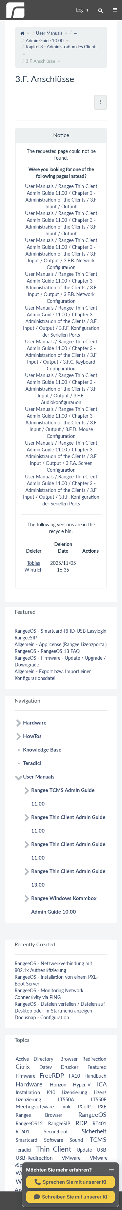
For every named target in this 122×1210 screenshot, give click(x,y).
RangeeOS (92, 1115)
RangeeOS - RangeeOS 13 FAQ (47, 651)
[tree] (61, 817)
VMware (71, 1158)
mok (65, 1107)
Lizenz (100, 1092)
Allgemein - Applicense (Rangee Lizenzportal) (61, 644)
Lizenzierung (28, 1100)
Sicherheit (94, 1131)
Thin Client (54, 1149)
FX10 (74, 1076)
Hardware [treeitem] (34, 723)
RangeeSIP (26, 638)
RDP (81, 1123)
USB (101, 1150)
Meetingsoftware (35, 1106)
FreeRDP (52, 1076)
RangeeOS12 (29, 1124)
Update (84, 1150)
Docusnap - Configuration (42, 1018)
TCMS (98, 1140)
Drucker (69, 1067)
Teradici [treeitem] (32, 763)
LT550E (98, 1100)
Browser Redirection (83, 1059)
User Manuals (49, 33)
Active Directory (34, 1059)
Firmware (25, 1076)
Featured (96, 1067)
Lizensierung (74, 1092)
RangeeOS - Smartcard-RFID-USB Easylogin (60, 631)
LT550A (66, 1100)
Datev (45, 1067)
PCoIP (84, 1107)
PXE (102, 1107)
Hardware (29, 1084)
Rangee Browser (39, 1115)
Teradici (23, 1150)
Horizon (58, 1085)
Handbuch (95, 1076)
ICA (101, 1084)
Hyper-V (81, 1085)
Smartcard (26, 1140)
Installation (28, 1092)
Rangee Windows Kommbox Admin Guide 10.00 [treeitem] (64, 905)
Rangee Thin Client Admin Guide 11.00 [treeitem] (68, 824)
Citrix (23, 1067)
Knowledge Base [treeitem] (42, 750)
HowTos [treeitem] (32, 736)
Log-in (82, 10)
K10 (51, 1092)
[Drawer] (115, 10)
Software (53, 1140)
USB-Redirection (34, 1158)
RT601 (22, 1132)
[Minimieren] (111, 1169)
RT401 (99, 1124)
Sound (76, 1140)
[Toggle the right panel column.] (117, 32)
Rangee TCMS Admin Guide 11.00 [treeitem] (63, 797)
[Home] (15, 10)
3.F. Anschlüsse (40, 61)
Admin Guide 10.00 (45, 41)
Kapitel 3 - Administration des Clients (62, 47)
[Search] (100, 11)
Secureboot (56, 1132)
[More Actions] (100, 102)
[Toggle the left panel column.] (5, 32)
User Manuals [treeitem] (39, 777)
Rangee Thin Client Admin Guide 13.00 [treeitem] (68, 878)
